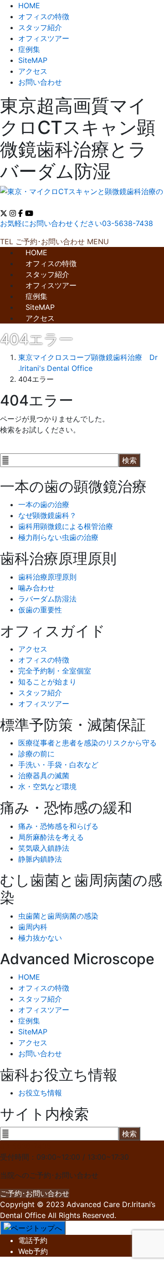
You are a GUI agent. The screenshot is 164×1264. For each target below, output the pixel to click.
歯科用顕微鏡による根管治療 (65, 526)
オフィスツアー (43, 38)
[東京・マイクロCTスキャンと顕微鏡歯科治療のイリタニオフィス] (82, 193)
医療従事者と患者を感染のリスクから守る (87, 742)
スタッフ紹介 (40, 27)
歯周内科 (32, 926)
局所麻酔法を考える (51, 837)
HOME (29, 5)
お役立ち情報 (40, 1092)
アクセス (32, 71)
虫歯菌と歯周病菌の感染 (58, 915)
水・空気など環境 (47, 786)
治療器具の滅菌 (43, 775)
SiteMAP (32, 60)
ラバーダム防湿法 (47, 598)
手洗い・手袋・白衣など (58, 764)
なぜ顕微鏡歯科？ (47, 515)
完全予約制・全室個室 (54, 670)
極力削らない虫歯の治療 (58, 537)
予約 (32, 1240)
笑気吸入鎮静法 (43, 848)
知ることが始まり (47, 681)
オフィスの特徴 (43, 16)
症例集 (29, 49)
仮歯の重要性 (40, 609)
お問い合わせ (40, 82)
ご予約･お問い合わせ (34, 1193)
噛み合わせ (36, 587)
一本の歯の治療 (43, 504)
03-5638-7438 (25, 1146)
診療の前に (36, 753)
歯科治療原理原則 (47, 576)
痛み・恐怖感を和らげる (58, 826)
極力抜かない (40, 937)
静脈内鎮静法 (40, 858)
